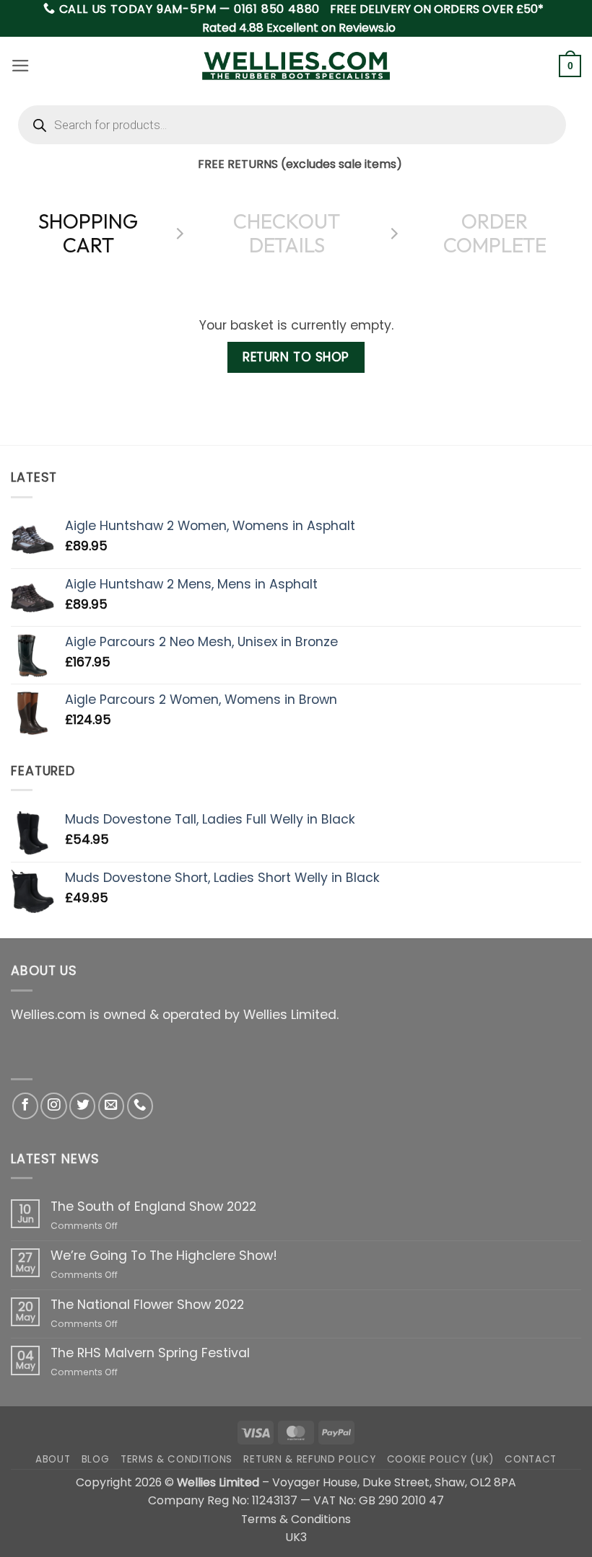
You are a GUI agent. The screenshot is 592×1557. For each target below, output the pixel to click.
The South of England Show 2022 (153, 1206)
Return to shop (296, 357)
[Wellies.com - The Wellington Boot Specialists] (296, 66)
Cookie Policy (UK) (440, 1459)
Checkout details (286, 233)
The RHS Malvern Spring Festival (150, 1353)
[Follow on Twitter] (82, 1106)
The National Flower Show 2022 (147, 1305)
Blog (96, 1459)
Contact (531, 1459)
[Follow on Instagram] (53, 1106)
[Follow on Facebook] (25, 1106)
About (52, 1459)
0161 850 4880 (277, 9)
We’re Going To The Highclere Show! (164, 1255)
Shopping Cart (88, 233)
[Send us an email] (111, 1106)
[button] (20, 65)
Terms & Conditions (176, 1459)
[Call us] (140, 1106)
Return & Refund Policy (309, 1459)
